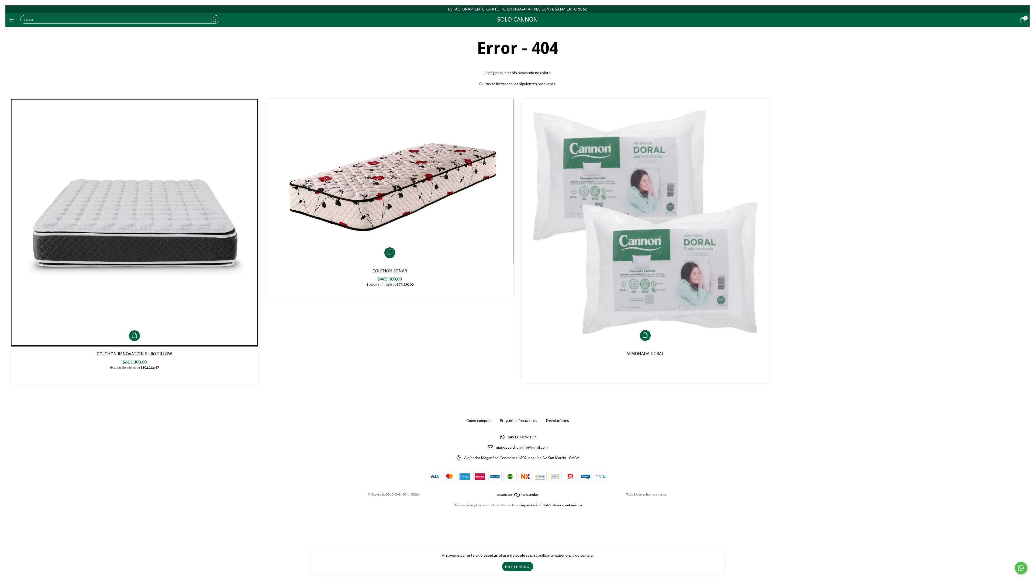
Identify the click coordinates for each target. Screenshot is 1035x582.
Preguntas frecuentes (518, 420)
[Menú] (12, 20)
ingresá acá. (529, 505)
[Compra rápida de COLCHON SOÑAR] (389, 252)
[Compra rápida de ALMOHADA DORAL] (645, 335)
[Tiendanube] (517, 496)
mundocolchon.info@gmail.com (522, 447)
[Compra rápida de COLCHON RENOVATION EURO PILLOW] (134, 335)
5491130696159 (522, 437)
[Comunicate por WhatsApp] (1021, 568)
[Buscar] (214, 20)
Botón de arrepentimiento (562, 505)
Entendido (517, 566)
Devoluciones (557, 420)
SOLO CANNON (517, 19)
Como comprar (478, 420)
